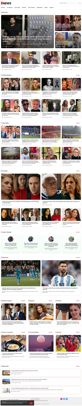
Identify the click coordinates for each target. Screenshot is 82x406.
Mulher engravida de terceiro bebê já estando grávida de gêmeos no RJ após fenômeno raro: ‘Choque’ (50, 66)
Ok (31, 403)
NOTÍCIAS (3, 7)
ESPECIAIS (51, 7)
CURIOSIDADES (39, 7)
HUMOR (45, 7)
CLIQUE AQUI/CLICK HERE (43, 400)
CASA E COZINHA (31, 7)
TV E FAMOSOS (10, 7)
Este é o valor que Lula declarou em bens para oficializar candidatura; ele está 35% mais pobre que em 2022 (10, 66)
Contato (9, 399)
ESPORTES (24, 7)
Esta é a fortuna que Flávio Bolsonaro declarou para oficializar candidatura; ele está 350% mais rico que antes (30, 66)
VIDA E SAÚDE (17, 7)
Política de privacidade (15, 399)
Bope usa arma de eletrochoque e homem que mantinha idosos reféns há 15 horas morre (71, 66)
